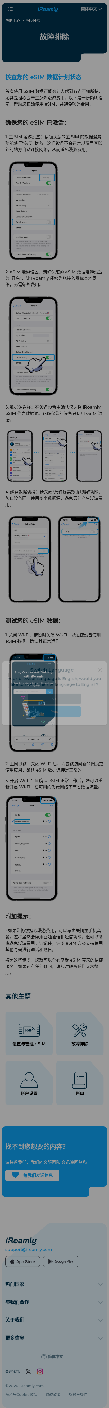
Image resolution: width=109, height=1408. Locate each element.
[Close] (100, 681)
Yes (54, 722)
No (54, 709)
